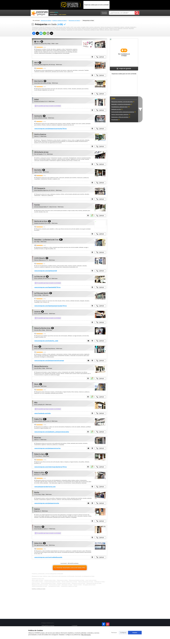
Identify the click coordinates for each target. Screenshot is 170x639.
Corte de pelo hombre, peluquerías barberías (122, 112)
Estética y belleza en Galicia (60, 20)
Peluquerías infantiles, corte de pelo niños (122, 101)
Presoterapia (114, 119)
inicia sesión (53, 14)
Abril (36, 63)
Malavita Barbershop (42, 328)
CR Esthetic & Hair (41, 152)
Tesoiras (37, 527)
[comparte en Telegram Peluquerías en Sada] (40, 33)
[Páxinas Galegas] (39, 13)
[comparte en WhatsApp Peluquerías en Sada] (44, 33)
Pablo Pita (38, 419)
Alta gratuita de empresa (48, 625)
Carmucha (38, 116)
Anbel (36, 99)
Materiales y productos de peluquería (120, 104)
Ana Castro (38, 81)
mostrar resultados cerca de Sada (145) (70, 568)
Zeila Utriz (38, 543)
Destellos (38, 170)
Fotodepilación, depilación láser (119, 106)
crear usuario (62, 14)
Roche (36, 492)
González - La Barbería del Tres (46, 240)
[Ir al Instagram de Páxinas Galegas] (107, 624)
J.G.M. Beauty (39, 258)
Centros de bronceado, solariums (119, 114)
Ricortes (37, 438)
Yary (38, 42)
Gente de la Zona (40, 221)
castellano (51, 12)
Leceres (37, 312)
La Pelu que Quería (41, 293)
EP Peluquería (39, 188)
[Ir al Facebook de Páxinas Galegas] (103, 624)
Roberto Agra (39, 454)
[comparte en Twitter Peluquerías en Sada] (37, 33)
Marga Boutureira (41, 366)
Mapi (36, 346)
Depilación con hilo (116, 109)
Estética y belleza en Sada (38, 588)
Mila (35, 402)
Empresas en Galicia (46, 20)
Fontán (37, 205)
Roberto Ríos (39, 473)
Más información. (86, 634)
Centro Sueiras (40, 134)
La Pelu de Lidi (39, 276)
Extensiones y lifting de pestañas (119, 117)
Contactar (75, 625)
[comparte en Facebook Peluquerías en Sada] (33, 33)
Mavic (36, 384)
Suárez (37, 509)
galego (56, 12)
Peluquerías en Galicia (74, 20)
